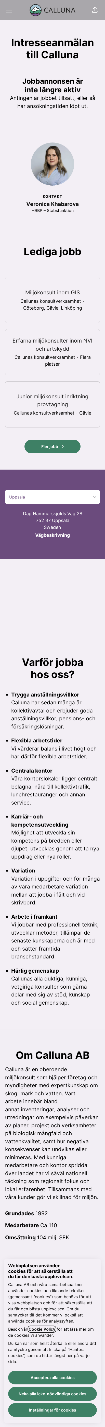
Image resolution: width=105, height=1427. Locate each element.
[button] (95, 10)
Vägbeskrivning (52, 535)
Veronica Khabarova (52, 204)
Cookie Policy (42, 1329)
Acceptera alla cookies (53, 1377)
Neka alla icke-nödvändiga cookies (52, 1393)
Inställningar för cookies (52, 1410)
